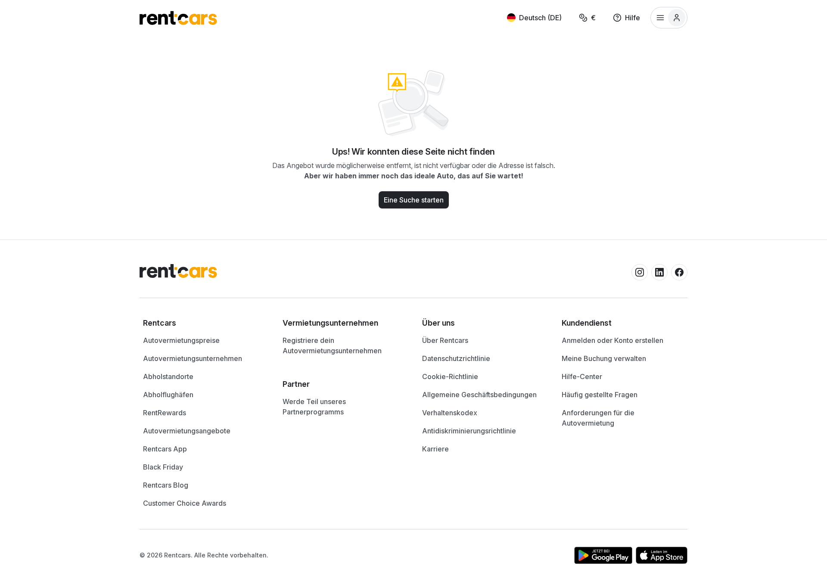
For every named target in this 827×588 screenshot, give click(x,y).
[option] (204, 323)
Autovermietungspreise (181, 340)
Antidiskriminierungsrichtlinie (469, 430)
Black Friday (163, 467)
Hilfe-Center (582, 376)
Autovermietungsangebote (186, 430)
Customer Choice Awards (184, 503)
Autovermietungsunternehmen (192, 358)
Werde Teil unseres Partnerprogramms (314, 406)
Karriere (435, 449)
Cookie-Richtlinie (450, 376)
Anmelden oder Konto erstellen (612, 340)
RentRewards (164, 412)
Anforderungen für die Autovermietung (598, 417)
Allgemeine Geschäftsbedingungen (479, 394)
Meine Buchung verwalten (604, 358)
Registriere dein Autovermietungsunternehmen (332, 345)
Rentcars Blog (165, 485)
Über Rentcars (445, 340)
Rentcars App (165, 449)
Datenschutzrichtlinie (456, 358)
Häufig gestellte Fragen (599, 394)
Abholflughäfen (168, 394)
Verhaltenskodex (449, 412)
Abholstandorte (168, 376)
